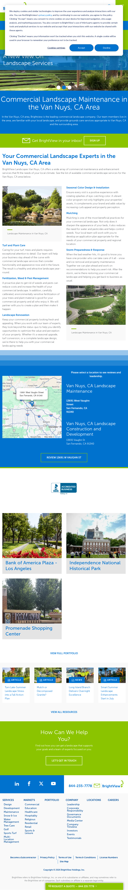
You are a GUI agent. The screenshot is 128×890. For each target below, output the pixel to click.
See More (32, 535)
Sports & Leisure (30, 831)
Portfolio (52, 800)
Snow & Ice (10, 815)
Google (58, 436)
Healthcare (31, 811)
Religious (30, 819)
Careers (113, 800)
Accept (81, 47)
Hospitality (31, 815)
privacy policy (45, 15)
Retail (28, 826)
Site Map (64, 861)
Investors (72, 830)
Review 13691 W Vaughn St (64, 457)
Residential (31, 823)
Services (8, 800)
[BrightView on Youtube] (53, 784)
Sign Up (95, 140)
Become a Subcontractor (23, 857)
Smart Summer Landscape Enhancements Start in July (109, 693)
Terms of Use (64, 857)
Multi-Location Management (11, 839)
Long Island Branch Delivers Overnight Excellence (79, 691)
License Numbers (109, 857)
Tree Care (9, 825)
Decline (106, 47)
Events (71, 834)
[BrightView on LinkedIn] (17, 784)
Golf (6, 829)
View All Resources (64, 712)
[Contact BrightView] (97, 786)
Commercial (32, 804)
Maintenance (11, 811)
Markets (29, 800)
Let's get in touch (64, 760)
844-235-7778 (80, 786)
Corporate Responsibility (75, 809)
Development (12, 808)
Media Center (75, 820)
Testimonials (74, 838)
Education (31, 808)
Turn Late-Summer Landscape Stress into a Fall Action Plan (15, 693)
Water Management (11, 820)
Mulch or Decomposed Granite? (44, 691)
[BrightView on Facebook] (30, 784)
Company (72, 800)
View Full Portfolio (64, 653)
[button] (32, 404)
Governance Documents (74, 815)
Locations (94, 800)
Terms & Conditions (85, 857)
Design (8, 804)
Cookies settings (56, 47)
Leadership (73, 804)
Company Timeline (72, 825)
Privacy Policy (47, 857)
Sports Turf (10, 833)
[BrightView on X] (42, 784)
